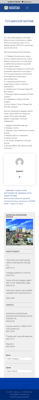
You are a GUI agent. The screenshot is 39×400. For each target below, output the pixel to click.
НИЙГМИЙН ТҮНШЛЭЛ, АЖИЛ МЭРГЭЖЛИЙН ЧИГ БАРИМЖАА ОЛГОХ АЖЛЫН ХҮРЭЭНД (18, 193)
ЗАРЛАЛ (10, 305)
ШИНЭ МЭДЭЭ (12, 251)
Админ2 (19, 171)
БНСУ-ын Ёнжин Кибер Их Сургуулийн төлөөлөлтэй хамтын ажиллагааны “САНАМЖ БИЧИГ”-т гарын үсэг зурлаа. (19, 201)
